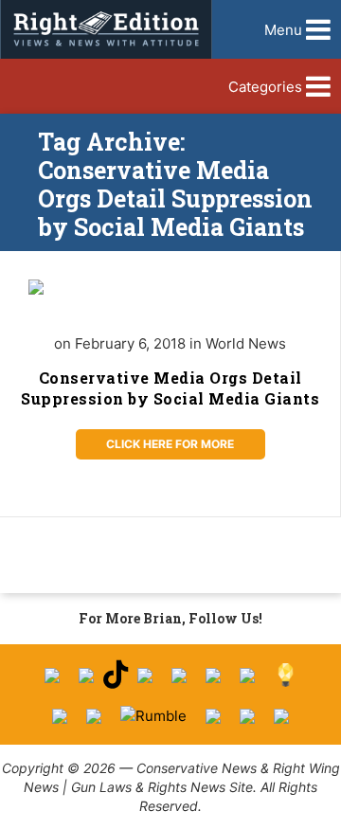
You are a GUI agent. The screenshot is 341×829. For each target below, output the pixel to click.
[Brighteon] (247, 716)
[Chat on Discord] (281, 716)
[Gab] (60, 716)
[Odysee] (213, 716)
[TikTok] (115, 675)
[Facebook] (52, 675)
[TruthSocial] (213, 675)
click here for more (170, 444)
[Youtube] (145, 675)
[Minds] (285, 675)
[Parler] (179, 675)
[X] (86, 675)
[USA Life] (94, 716)
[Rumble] (153, 715)
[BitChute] (247, 675)
